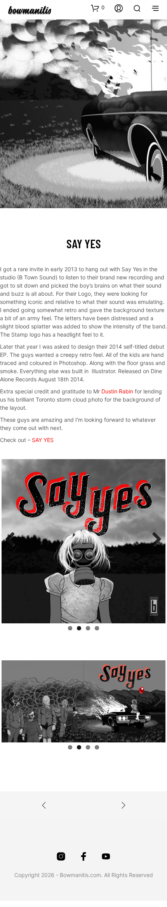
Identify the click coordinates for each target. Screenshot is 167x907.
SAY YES (43, 440)
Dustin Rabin (117, 391)
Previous (13, 539)
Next (154, 539)
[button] (97, 8)
